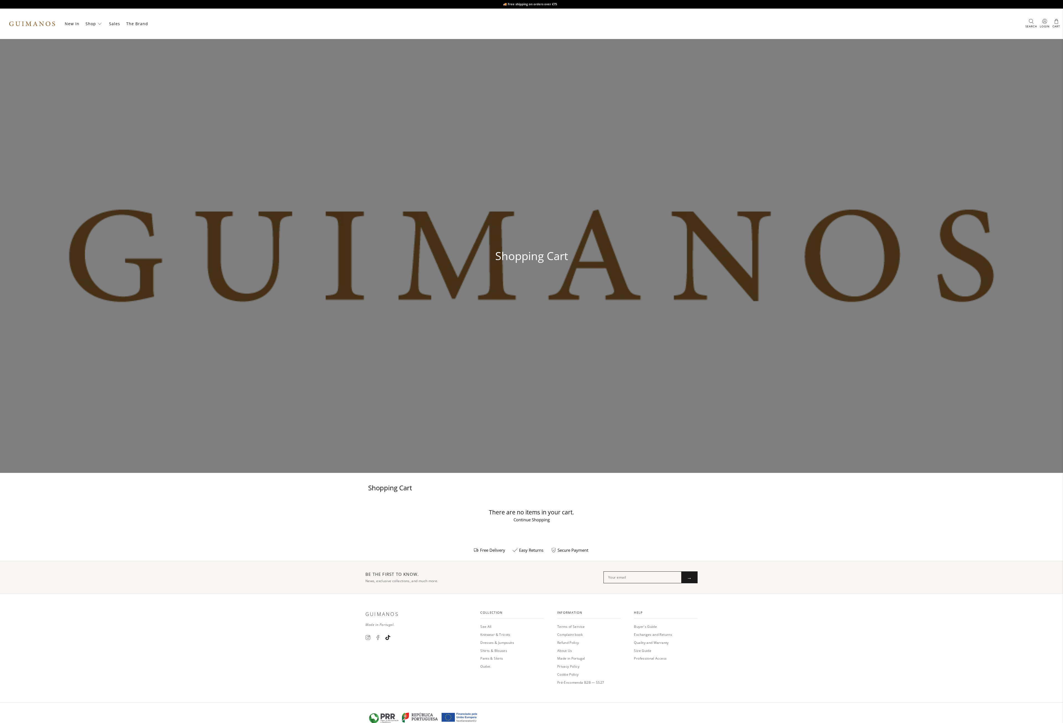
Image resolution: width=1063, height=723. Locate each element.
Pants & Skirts (491, 658)
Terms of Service (571, 626)
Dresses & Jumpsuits (497, 642)
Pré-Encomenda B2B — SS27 (580, 682)
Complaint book (570, 634)
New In (72, 23)
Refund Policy (568, 642)
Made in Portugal (571, 658)
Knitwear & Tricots (495, 634)
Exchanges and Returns (653, 634)
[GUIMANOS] (32, 24)
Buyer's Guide (645, 626)
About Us (564, 650)
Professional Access (650, 658)
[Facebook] (377, 637)
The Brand (137, 23)
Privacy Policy (568, 666)
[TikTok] (387, 637)
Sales (114, 23)
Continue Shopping (532, 519)
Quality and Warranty (651, 642)
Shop (91, 23)
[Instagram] (367, 637)
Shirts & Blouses (493, 650)
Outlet (485, 666)
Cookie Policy (568, 674)
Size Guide (642, 650)
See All (486, 626)
